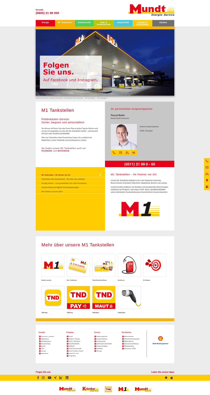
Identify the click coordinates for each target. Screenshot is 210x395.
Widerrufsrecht (129, 341)
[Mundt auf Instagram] (43, 378)
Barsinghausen (46, 341)
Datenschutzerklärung (131, 343)
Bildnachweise (129, 336)
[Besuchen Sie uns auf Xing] (55, 378)
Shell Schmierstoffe (75, 348)
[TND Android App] (166, 378)
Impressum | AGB (130, 348)
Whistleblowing (129, 346)
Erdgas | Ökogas (74, 339)
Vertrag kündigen (102, 346)
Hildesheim (44, 353)
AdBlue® (72, 346)
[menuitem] (45, 23)
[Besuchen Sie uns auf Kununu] (61, 378)
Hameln (43, 351)
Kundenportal (100, 341)
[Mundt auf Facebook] (38, 378)
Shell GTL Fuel (74, 353)
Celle (42, 348)
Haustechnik (123, 22)
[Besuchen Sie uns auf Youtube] (49, 378)
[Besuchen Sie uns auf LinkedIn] (67, 378)
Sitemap (99, 351)
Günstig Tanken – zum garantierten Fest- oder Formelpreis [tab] (64, 183)
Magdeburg (45, 339)
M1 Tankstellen (65, 22)
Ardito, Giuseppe (146, 131)
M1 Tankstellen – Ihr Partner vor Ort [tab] (55, 175)
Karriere (163, 22)
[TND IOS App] (171, 378)
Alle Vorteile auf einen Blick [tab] (52, 192)
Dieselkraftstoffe (74, 343)
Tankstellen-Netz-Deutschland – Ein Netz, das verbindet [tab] (63, 179)
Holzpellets (72, 356)
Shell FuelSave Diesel (76, 351)
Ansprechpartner (101, 339)
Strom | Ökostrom (74, 341)
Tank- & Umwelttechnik (104, 23)
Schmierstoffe (84, 22)
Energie (45, 22)
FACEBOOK (46, 151)
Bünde (43, 346)
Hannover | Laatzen (47, 336)
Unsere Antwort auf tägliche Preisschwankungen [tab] (60, 187)
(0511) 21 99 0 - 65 (139, 164)
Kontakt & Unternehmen (142, 23)
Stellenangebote (101, 336)
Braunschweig (45, 343)
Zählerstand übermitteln (104, 343)
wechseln (59, 98)
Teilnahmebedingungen (132, 339)
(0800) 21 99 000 (47, 13)
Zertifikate (99, 348)
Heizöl (71, 336)
